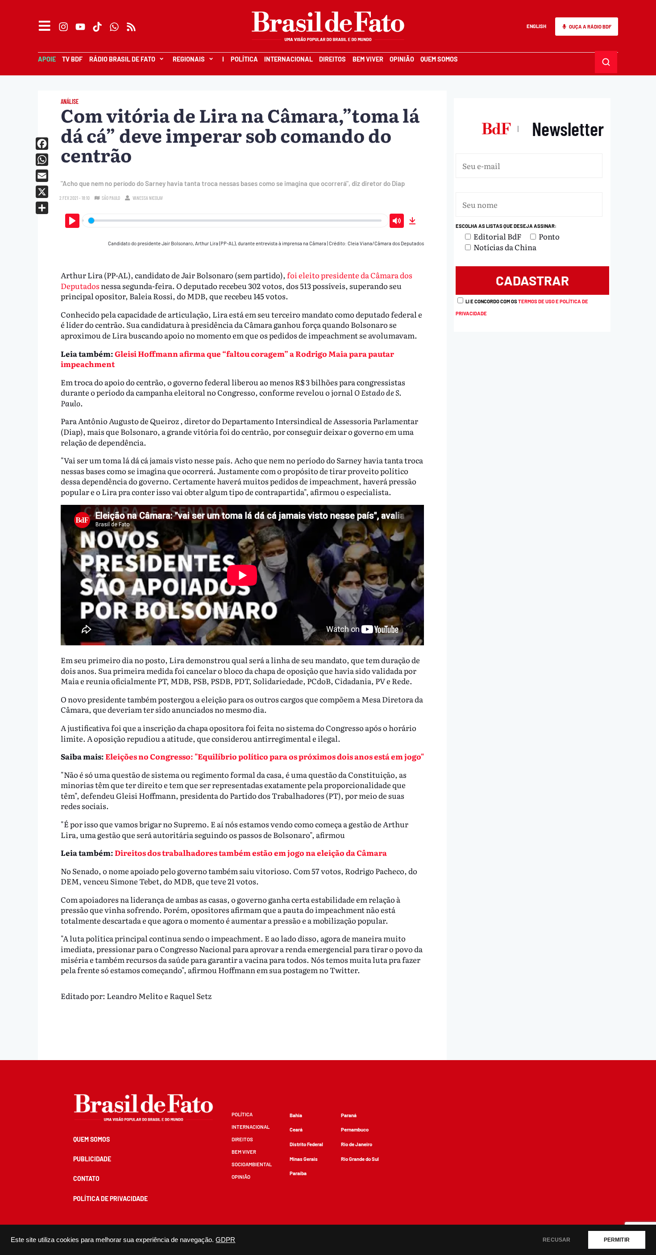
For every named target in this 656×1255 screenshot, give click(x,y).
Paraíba (298, 1173)
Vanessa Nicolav (148, 198)
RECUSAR (556, 1240)
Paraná (349, 1115)
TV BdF (72, 59)
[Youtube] (80, 27)
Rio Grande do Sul (360, 1159)
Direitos (332, 59)
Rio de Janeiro (356, 1144)
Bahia (296, 1115)
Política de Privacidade (110, 1198)
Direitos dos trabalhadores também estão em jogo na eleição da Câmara (251, 852)
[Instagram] (63, 27)
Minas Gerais (304, 1159)
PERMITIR (617, 1240)
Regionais (189, 59)
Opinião (402, 59)
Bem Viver (368, 59)
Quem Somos (439, 59)
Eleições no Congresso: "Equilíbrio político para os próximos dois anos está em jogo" (264, 756)
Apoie (47, 59)
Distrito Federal (306, 1144)
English (536, 26)
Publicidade (92, 1159)
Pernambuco (355, 1129)
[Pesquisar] (606, 62)
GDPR (225, 1239)
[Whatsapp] (114, 27)
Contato (86, 1178)
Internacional (288, 59)
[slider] (235, 220)
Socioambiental (252, 1164)
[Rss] (131, 27)
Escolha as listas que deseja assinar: (506, 226)
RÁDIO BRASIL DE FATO (122, 59)
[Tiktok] (97, 27)
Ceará (296, 1129)
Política (244, 59)
